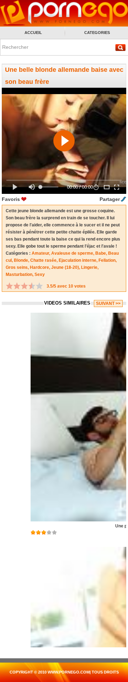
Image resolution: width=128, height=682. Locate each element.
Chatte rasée (43, 260)
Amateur (40, 253)
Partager (110, 199)
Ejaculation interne (77, 260)
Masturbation (19, 274)
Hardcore (39, 267)
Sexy (39, 274)
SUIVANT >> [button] (108, 303)
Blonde (21, 260)
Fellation (107, 260)
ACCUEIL (33, 32)
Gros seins (17, 267)
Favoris (11, 199)
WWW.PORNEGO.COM (69, 672)
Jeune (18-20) (65, 267)
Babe (100, 253)
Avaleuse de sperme (72, 253)
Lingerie (89, 267)
